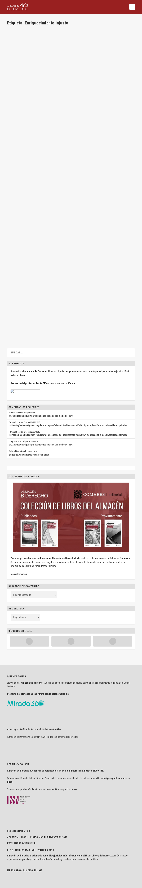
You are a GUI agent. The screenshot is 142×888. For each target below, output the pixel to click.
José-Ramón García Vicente (25, 242)
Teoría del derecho (69, 104)
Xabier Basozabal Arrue (24, 104)
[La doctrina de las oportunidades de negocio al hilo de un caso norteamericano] (61, 268)
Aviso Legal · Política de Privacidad (24, 729)
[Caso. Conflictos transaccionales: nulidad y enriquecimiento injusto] (59, 160)
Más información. (19, 574)
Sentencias (60, 242)
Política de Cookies (51, 729)
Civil (48, 104)
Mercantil (59, 280)
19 (96, 315)
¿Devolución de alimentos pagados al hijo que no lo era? (46, 309)
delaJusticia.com (27, 842)
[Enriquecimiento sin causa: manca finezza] (55, 229)
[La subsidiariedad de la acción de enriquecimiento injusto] (61, 60)
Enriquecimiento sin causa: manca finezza (37, 236)
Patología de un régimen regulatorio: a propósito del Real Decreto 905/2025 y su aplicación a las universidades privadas (69, 425)
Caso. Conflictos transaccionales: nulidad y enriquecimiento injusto (54, 198)
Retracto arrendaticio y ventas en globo (30, 454)
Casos (39, 203)
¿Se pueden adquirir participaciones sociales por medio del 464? (42, 415)
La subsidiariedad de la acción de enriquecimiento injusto (47, 98)
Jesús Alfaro (19, 203)
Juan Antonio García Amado (25, 315)
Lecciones (55, 104)
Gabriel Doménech (17, 451)
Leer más (17, 117)
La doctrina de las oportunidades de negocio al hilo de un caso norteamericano (61, 275)
